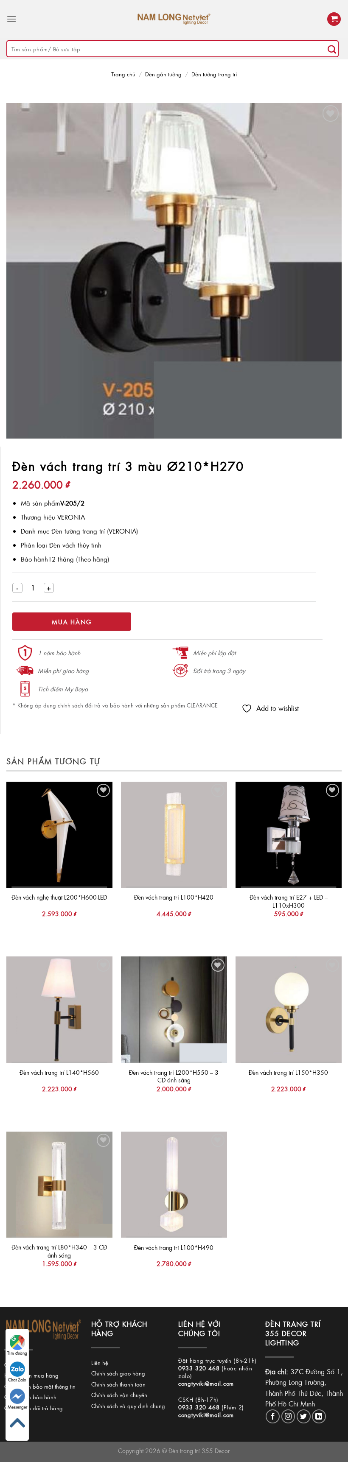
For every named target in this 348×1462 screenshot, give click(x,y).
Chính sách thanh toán (118, 1384)
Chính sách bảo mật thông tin (40, 1386)
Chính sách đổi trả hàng (33, 1408)
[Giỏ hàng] (334, 19)
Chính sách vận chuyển (119, 1395)
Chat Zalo (17, 1380)
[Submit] (332, 49)
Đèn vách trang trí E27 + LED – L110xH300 (289, 901)
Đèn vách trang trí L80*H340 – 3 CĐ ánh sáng (59, 1251)
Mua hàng (72, 622)
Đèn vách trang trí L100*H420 (173, 897)
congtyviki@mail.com (206, 1383)
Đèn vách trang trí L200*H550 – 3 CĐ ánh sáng (174, 1076)
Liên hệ (99, 1363)
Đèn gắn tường (163, 74)
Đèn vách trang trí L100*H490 (173, 1248)
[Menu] (11, 18)
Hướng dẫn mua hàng (31, 1375)
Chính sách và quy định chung (128, 1406)
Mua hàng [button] (59, 931)
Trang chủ (123, 74)
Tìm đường (17, 1353)
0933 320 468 (199, 1368)
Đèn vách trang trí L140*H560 (59, 1072)
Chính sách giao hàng (118, 1373)
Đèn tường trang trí (214, 74)
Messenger (17, 1407)
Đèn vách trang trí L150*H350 (288, 1072)
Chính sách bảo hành (30, 1397)
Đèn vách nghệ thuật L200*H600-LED (59, 897)
